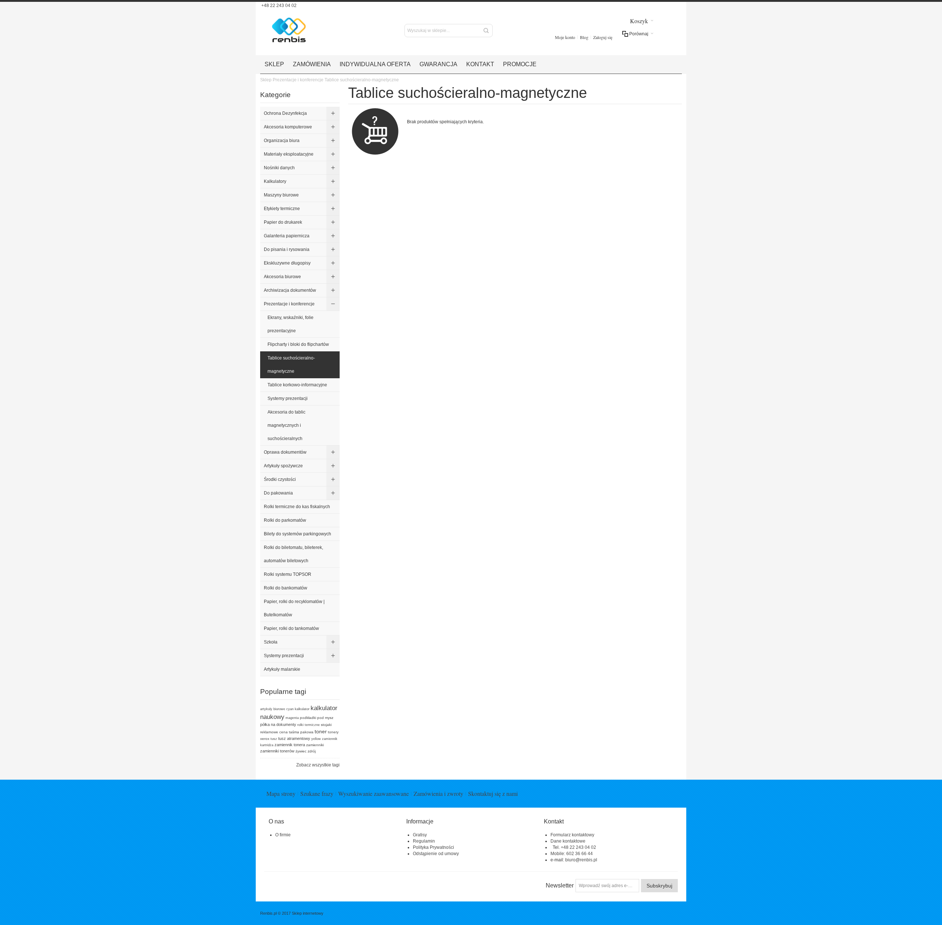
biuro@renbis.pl (581, 859)
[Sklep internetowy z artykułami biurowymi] (299, 30)
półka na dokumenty (278, 724)
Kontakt (480, 64)
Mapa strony (280, 793)
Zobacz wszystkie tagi (318, 765)
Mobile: (558, 853)
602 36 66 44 (579, 853)
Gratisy (420, 834)
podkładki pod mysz (316, 718)
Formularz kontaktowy (572, 834)
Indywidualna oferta (375, 64)
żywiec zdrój (305, 751)
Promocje (519, 64)
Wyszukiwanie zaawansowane (373, 793)
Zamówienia (312, 64)
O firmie (283, 834)
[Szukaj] (486, 30)
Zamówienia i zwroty (438, 793)
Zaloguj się (602, 37)
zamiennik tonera (290, 745)
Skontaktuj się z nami (493, 793)
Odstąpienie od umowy (436, 853)
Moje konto (565, 37)
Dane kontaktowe (567, 841)
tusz (273, 739)
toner (321, 731)
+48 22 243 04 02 (278, 5)
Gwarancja (438, 64)
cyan (290, 709)
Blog (584, 37)
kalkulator (302, 709)
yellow (316, 739)
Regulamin (424, 841)
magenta (292, 718)
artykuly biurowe (272, 709)
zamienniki (315, 745)
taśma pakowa (301, 732)
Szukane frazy (316, 793)
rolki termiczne (308, 725)
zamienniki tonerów (277, 751)
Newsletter (560, 885)
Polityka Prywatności (433, 847)
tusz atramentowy (294, 738)
